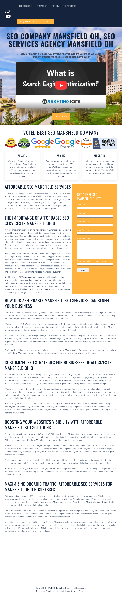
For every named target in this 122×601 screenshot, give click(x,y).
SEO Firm (8, 14)
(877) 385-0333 (26, 21)
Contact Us (42, 6)
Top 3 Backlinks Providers (64, 6)
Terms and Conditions (45, 591)
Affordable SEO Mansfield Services (38, 186)
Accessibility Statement (67, 591)
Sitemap (82, 591)
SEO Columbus (25, 6)
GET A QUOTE (46, 21)
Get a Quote (61, 116)
